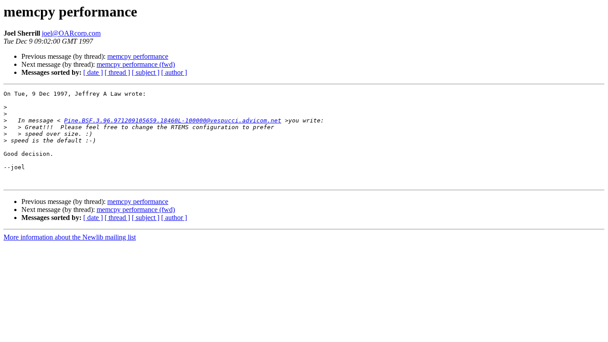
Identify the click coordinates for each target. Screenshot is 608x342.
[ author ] (174, 72)
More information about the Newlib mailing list (70, 237)
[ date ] (93, 72)
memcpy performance (137, 56)
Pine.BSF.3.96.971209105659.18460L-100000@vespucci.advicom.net (172, 120)
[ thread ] (117, 72)
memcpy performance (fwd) (136, 64)
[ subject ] (145, 72)
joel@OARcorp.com (71, 33)
